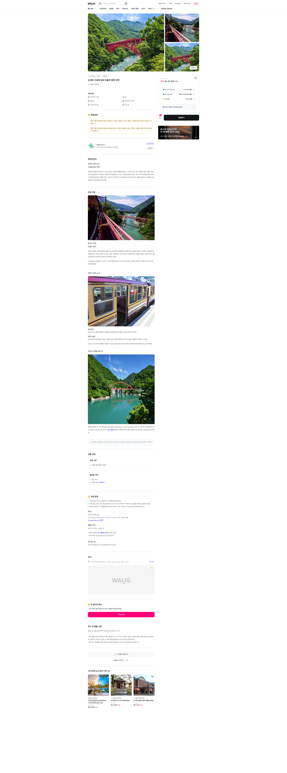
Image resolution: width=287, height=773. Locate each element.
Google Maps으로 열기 (95, 520)
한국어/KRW (187, 3)
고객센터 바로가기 (122, 654)
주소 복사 (151, 561)
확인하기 (122, 615)
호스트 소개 (150, 143)
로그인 (196, 3)
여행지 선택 (161, 3)
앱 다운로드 (178, 3)
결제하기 (181, 118)
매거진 (170, 3)
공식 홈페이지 (112, 430)
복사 (127, 660)
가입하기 (101, 482)
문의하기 (150, 148)
